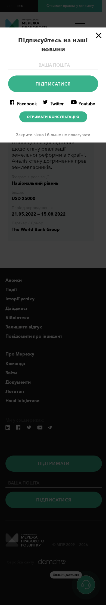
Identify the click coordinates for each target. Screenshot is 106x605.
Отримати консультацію (53, 117)
